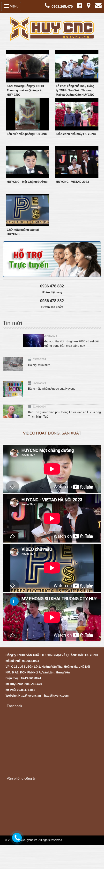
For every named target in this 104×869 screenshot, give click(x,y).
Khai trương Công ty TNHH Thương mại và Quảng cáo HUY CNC (25, 90)
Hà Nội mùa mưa (39, 365)
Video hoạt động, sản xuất (52, 433)
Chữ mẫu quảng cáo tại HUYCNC (23, 232)
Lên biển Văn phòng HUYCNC (27, 134)
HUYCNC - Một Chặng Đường (27, 181)
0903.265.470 (62, 6)
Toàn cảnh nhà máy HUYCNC (76, 134)
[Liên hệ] (16, 836)
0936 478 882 (52, 286)
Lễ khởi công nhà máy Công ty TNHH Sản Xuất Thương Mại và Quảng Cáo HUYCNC (75, 90)
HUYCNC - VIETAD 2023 (72, 181)
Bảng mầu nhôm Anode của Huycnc (51, 388)
